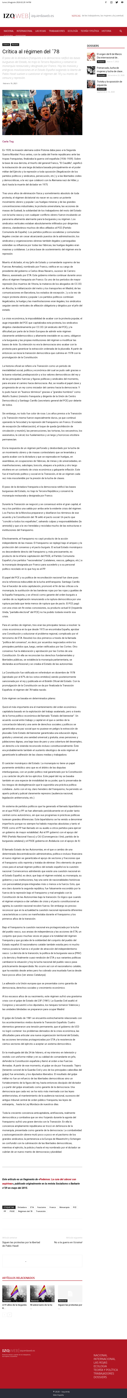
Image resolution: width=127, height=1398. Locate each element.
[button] (121, 31)
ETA (32, 1207)
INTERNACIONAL (104, 1359)
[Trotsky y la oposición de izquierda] (91, 84)
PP (5, 1211)
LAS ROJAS (100, 1362)
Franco (53, 1207)
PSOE (12, 1211)
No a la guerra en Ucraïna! (68, 1242)
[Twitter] (116, 2)
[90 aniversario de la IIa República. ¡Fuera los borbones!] (42, 1293)
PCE (74, 1207)
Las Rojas (40, 31)
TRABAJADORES (104, 1373)
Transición (41, 1211)
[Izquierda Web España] (63, 16)
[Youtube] (122, 2)
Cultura (8, 36)
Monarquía (64, 1207)
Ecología (73, 31)
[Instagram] (111, 2)
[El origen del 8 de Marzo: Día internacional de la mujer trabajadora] (91, 56)
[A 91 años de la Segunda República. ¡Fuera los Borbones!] (14, 1293)
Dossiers (21, 36)
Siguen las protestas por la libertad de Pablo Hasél (21, 1244)
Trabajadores (57, 31)
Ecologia (100, 1366)
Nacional (9, 31)
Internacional (24, 31)
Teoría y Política (90, 31)
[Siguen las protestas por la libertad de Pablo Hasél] (70, 1293)
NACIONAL (100, 1355)
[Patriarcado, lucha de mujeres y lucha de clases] (91, 70)
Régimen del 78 (25, 1211)
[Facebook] (105, 2)
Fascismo (41, 1207)
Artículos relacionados (18, 1278)
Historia (106, 31)
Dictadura (22, 1207)
